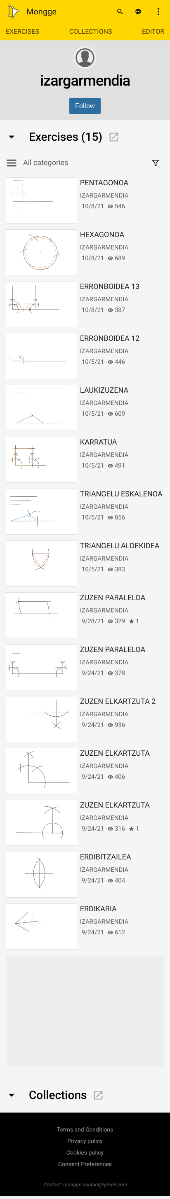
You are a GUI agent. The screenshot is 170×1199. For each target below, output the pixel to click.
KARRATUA (98, 442)
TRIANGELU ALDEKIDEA (120, 546)
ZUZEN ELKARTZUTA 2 (118, 701)
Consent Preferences (85, 1164)
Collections (90, 31)
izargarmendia (104, 195)
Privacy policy (84, 1141)
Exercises (22, 31)
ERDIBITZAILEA (105, 857)
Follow (85, 105)
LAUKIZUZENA (104, 390)
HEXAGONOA (102, 234)
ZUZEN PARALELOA (112, 598)
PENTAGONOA (104, 183)
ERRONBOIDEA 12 (110, 338)
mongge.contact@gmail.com (95, 1184)
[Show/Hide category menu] (14, 163)
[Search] (120, 11)
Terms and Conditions (85, 1130)
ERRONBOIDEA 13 (110, 286)
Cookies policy (85, 1153)
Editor (153, 31)
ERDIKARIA (98, 909)
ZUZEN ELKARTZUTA (115, 753)
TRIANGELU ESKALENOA (121, 494)
